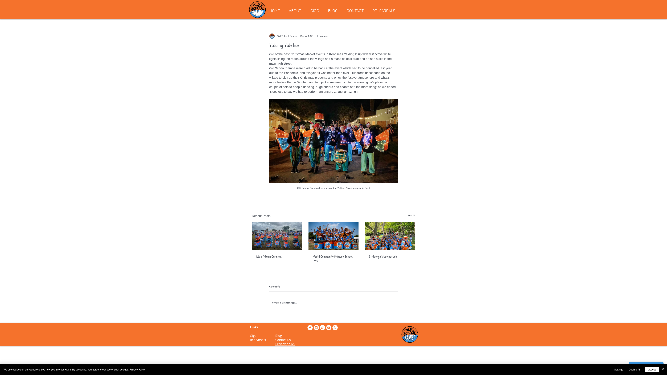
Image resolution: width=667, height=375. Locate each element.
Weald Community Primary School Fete (333, 258)
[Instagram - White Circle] (316, 327)
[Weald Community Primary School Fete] (333, 236)
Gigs (253, 336)
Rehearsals (258, 340)
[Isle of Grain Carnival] (277, 236)
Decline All (634, 369)
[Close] (663, 369)
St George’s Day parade (383, 256)
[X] (335, 327)
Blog (278, 336)
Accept (652, 369)
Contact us (283, 340)
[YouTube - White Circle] (328, 327)
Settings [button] (618, 369)
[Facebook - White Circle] (310, 327)
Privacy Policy (137, 369)
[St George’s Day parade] (390, 236)
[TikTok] (322, 327)
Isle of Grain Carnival (269, 256)
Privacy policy (285, 344)
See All (411, 215)
